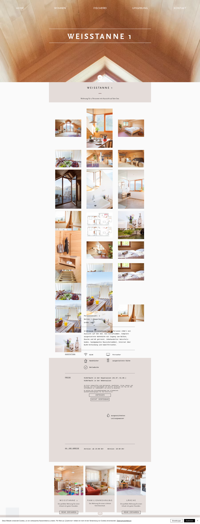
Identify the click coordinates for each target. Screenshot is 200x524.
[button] (100, 399)
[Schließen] (197, 520)
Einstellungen (176, 521)
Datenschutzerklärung (124, 521)
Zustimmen (189, 521)
